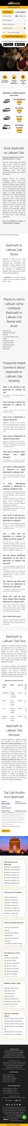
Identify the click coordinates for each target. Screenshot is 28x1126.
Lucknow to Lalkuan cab (11, 916)
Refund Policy (21, 1109)
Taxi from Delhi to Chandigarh (10, 1078)
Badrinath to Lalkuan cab (11, 885)
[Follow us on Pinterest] (17, 1104)
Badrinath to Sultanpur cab (11, 880)
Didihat (5, 1057)
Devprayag (13, 1056)
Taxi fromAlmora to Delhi (5, 802)
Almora (7, 1051)
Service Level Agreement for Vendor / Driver (14, 1110)
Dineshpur (10, 1057)
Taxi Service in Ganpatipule (12, 963)
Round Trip (8, 16)
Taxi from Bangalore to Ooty (9, 1092)
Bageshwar (19, 1051)
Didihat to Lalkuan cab (10, 897)
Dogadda (16, 1057)
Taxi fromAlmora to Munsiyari (20, 802)
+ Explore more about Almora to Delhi (10, 826)
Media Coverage (19, 1112)
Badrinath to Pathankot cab (12, 877)
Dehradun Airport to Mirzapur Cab (13, 1018)
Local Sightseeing (9, 1065)
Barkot (11, 1052)
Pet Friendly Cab (17, 1067)
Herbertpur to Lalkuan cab (11, 908)
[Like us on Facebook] (7, 1104)
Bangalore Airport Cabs (10, 1004)
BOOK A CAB (6, 830)
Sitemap (22, 1114)
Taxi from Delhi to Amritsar (9, 1080)
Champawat (19, 1054)
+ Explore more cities (14, 1060)
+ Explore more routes (14, 1096)
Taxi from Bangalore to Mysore (10, 1088)
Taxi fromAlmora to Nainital (6, 807)
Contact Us (9, 1115)
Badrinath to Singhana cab (11, 875)
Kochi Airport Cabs (9, 993)
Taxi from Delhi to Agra (8, 1074)
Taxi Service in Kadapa (10, 974)
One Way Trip (21, 16)
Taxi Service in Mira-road (11, 968)
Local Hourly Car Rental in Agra (13, 943)
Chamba (7, 1054)
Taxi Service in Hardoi (10, 966)
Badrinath (12, 1051)
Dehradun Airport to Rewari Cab (13, 1032)
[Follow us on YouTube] (20, 1104)
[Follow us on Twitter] (9, 1104)
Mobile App (11, 1112)
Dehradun (6, 1056)
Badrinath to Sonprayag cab (12, 869)
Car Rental (14, 1064)
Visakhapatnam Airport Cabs (12, 1001)
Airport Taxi (21, 1064)
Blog (18, 1114)
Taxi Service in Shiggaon (11, 971)
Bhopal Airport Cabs (9, 1007)
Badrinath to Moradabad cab (12, 867)
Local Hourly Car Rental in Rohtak (13, 946)
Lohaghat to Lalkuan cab (11, 902)
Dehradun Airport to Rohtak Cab (13, 1021)
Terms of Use (6, 1109)
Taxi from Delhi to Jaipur (9, 1076)
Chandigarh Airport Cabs (11, 988)
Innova (17, 1065)
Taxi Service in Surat (10, 960)
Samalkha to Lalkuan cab (11, 900)
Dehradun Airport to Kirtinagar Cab (14, 1024)
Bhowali (21, 1052)
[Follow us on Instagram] (15, 1104)
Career (6, 1112)
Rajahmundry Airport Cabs (11, 999)
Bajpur (6, 1052)
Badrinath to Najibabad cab (12, 883)
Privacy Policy (14, 1109)
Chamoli (12, 1054)
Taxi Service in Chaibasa (11, 976)
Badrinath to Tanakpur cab (11, 872)
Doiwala (22, 1057)
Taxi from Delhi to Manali (9, 1081)
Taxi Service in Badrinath (11, 958)
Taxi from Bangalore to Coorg (10, 1090)
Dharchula (20, 1056)
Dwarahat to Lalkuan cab (11, 905)
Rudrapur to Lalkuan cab (11, 913)
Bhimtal (16, 1052)
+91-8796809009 (17, 1115)
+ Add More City (7, 28)
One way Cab (6, 1064)
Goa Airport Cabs (9, 996)
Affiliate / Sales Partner (10, 1114)
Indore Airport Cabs (9, 991)
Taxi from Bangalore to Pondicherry (11, 1093)
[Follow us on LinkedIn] (12, 1104)
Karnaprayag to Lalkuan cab (12, 910)
